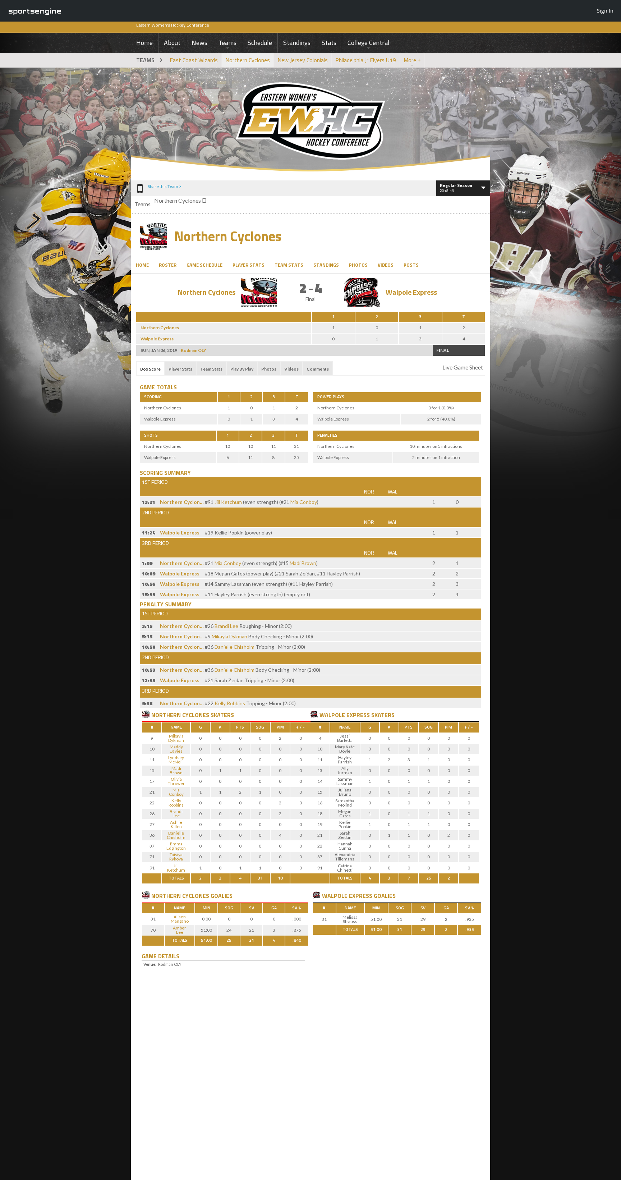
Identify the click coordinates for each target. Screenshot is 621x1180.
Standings (296, 42)
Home (144, 42)
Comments (318, 369)
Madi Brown (303, 563)
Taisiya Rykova (176, 857)
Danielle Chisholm (234, 647)
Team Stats (289, 264)
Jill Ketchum (228, 502)
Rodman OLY (193, 350)
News (199, 42)
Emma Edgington (176, 846)
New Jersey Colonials (302, 60)
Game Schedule (204, 264)
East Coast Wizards (194, 60)
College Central (369, 42)
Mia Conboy (303, 502)
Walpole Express (411, 292)
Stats (329, 42)
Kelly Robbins (230, 703)
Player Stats (248, 264)
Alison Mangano (180, 919)
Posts (411, 264)
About (172, 42)
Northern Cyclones (247, 60)
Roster (167, 264)
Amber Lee (179, 930)
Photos (358, 264)
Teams (227, 42)
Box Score (150, 369)
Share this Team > (164, 186)
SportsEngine (35, 11)
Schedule (260, 42)
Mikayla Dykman (229, 636)
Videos (386, 264)
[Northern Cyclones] (146, 714)
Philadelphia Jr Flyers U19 (365, 60)
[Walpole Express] (314, 714)
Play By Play (241, 369)
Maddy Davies (176, 749)
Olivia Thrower (176, 781)
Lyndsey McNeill (176, 760)
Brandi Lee (226, 626)
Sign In (605, 10)
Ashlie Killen (176, 824)
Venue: (149, 964)
